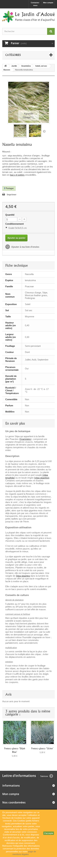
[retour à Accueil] (5, 66)
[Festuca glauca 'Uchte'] (42, 732)
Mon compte (48, 3)
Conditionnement (14, 223)
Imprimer (11, 194)
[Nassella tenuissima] (20, 130)
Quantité (9, 214)
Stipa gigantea (23, 576)
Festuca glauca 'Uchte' (42, 748)
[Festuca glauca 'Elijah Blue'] (14, 732)
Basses (6, 70)
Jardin (14, 66)
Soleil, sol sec (41, 66)
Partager (9, 188)
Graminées (26, 66)
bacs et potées (17, 175)
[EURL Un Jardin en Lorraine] (28, 17)
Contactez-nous (35, 4)
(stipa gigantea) (41, 477)
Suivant (44, 131)
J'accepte (48, 833)
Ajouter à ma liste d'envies (25, 247)
